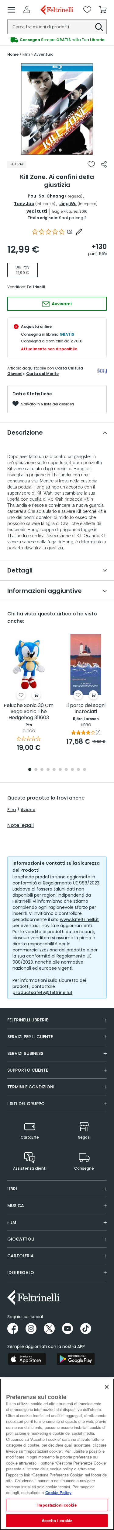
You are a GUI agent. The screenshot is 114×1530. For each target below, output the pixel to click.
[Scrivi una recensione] (79, 231)
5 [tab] (54, 770)
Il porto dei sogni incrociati (85, 708)
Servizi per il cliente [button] (30, 1037)
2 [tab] (60, 150)
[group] (57, 40)
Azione (28, 810)
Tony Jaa (24, 204)
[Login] (26, 10)
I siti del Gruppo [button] (26, 1104)
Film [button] (11, 1222)
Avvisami (61, 304)
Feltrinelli (36, 286)
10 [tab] (84, 770)
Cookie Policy (58, 1492)
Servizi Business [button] (25, 1053)
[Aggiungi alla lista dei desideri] (91, 164)
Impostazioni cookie (56, 1505)
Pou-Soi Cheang (46, 196)
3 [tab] (42, 770)
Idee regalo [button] (20, 1272)
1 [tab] (54, 150)
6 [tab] (60, 770)
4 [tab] (48, 770)
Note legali (20, 825)
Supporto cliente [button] (27, 1070)
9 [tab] (78, 770)
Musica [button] (15, 1206)
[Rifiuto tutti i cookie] (106, 1387)
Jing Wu (68, 204)
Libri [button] (12, 1189)
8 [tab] (72, 770)
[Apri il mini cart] (102, 9)
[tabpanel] (57, 109)
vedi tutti (36, 211)
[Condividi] (104, 164)
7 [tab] (66, 770)
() (69, 231)
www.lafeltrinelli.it (79, 919)
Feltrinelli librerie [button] (27, 1020)
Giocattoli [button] (20, 1239)
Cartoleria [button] (20, 1256)
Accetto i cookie (57, 1520)
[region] (57, 1454)
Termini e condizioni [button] (30, 1087)
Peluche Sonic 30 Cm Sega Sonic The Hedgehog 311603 (29, 711)
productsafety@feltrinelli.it (42, 992)
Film (11, 810)
